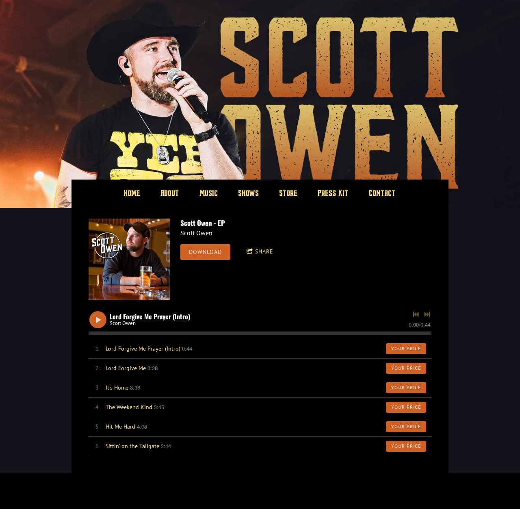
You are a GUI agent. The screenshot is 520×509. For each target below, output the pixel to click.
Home (132, 194)
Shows (248, 194)
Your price (406, 348)
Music (209, 194)
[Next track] (427, 314)
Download (205, 252)
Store (289, 194)
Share (264, 251)
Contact (382, 194)
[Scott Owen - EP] (129, 259)
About (170, 194)
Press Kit (333, 194)
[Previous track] (416, 314)
